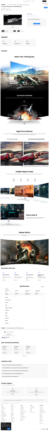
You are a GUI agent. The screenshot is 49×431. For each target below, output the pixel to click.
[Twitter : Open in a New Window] (44, 429)
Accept (8, 428)
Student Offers (2, 418)
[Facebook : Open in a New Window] (43, 429)
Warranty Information (22, 412)
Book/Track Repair (22, 414)
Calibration (7, 310)
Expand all (42, 286)
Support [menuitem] (43, 3)
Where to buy (45, 7)
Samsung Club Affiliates (3, 414)
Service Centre (21, 413)
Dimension (7, 318)
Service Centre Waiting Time (23, 417)
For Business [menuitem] (46, 3)
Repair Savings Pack (22, 416)
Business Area (41, 416)
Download (4, 352)
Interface (6, 302)
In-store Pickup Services (3, 416)
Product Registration (32, 412)
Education (2, 417)
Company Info (41, 415)
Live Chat (21, 418)
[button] (46, 11)
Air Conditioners (12, 417)
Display (6, 297)
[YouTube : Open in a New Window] (47, 429)
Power (6, 315)
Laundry (12, 416)
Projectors (12, 412)
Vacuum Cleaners (12, 418)
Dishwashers (12, 415)
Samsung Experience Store (4, 415)
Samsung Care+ (2, 413)
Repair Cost (21, 415)
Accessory (6, 323)
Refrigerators (12, 414)
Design (6, 312)
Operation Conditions (8, 307)
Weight (6, 320)
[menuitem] (8, 5)
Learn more (36, 394)
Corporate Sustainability (42, 412)
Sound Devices (12, 413)
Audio (6, 305)
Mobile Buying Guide (3, 412)
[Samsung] (3, 4)
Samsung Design (41, 423)
